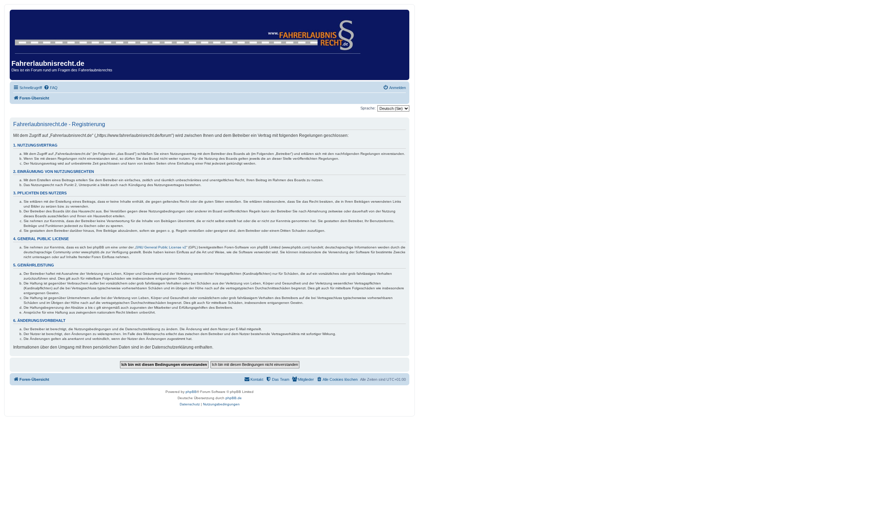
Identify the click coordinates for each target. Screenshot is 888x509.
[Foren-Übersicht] (188, 32)
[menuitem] (51, 88)
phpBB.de (233, 398)
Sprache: (368, 108)
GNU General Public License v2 (161, 247)
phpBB (191, 392)
